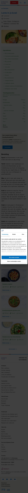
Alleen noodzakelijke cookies (14, 261)
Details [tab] (14, 234)
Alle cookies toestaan (14, 257)
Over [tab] (23, 234)
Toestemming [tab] (5, 234)
